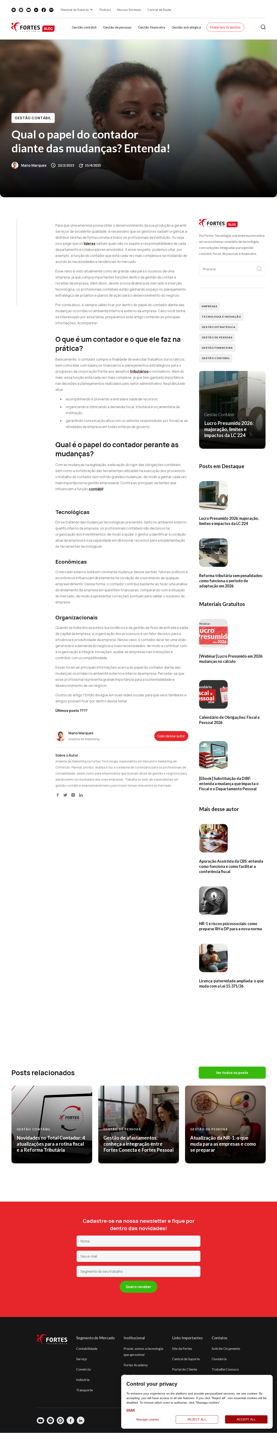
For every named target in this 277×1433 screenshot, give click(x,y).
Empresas (209, 306)
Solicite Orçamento (226, 1348)
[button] (77, 9)
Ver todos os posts (232, 1072)
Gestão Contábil (33, 118)
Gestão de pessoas (117, 27)
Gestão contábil (84, 27)
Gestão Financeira (217, 347)
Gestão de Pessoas (217, 337)
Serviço (81, 1359)
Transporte (84, 1390)
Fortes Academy (136, 1365)
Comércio (83, 1369)
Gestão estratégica (186, 27)
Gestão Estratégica (218, 327)
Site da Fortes (182, 1348)
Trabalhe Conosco (225, 1369)
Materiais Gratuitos (225, 27)
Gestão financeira (151, 27)
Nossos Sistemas (129, 9)
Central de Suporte (186, 1359)
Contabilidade (86, 1348)
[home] (33, 27)
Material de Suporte (75, 9)
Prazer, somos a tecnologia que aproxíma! (143, 1351)
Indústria (82, 1379)
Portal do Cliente (184, 1369)
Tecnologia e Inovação (221, 316)
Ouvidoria (219, 1359)
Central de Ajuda (159, 9)
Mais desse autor (171, 736)
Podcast (105, 9)
